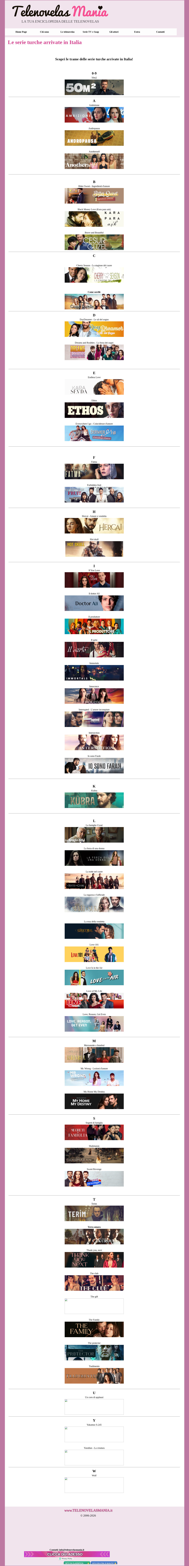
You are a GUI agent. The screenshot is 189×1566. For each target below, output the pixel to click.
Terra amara (94, 1227)
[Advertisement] (67, 1541)
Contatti (160, 32)
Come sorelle (94, 292)
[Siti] (67, 1555)
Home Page (21, 32)
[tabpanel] (94, 773)
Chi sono (44, 32)
